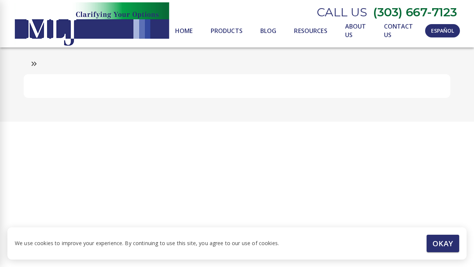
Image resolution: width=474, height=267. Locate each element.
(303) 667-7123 (415, 12)
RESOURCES (310, 31)
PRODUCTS (227, 31)
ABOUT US (355, 30)
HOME (184, 31)
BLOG (268, 31)
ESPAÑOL (442, 30)
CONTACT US (398, 30)
